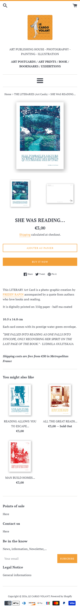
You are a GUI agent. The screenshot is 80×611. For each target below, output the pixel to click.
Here (6, 514)
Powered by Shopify (61, 596)
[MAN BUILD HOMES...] (20, 456)
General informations (17, 575)
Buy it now (40, 261)
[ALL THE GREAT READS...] (60, 400)
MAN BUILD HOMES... (20, 478)
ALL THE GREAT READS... (60, 421)
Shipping (25, 234)
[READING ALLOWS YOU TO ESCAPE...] (20, 400)
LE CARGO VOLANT (39, 596)
